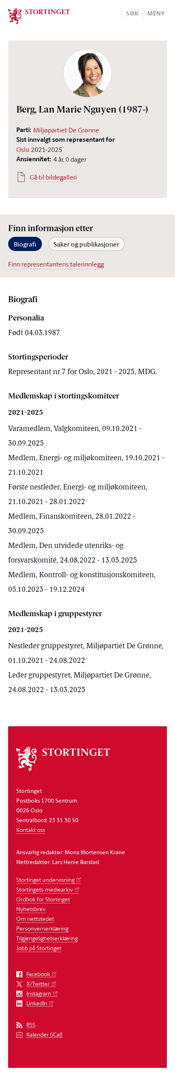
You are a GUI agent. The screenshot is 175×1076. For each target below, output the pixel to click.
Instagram (38, 994)
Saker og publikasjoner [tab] (86, 244)
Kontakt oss (30, 830)
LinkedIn (36, 1003)
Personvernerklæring (42, 928)
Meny (156, 13)
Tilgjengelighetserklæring (47, 938)
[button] (132, 13)
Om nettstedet (35, 918)
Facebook (38, 974)
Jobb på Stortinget (38, 948)
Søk (132, 13)
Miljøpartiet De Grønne (66, 130)
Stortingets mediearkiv (44, 889)
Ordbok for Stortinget (43, 899)
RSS (30, 1025)
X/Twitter (38, 984)
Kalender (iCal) (44, 1035)
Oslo (23, 149)
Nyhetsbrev (31, 909)
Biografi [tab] (25, 244)
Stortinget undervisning (45, 879)
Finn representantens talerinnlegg (56, 264)
